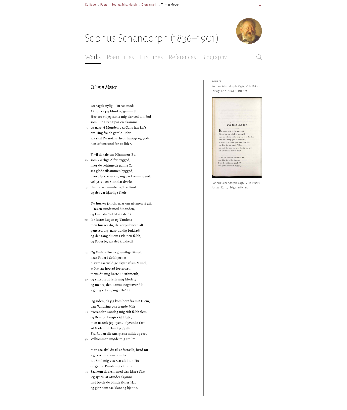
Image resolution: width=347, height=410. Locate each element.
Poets (103, 4)
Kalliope (90, 4)
